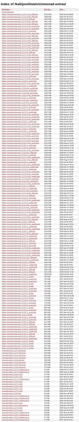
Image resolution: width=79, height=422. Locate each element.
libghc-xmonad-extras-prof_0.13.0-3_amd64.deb (19, 339)
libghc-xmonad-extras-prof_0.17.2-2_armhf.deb (19, 31)
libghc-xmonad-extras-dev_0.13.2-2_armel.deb (19, 198)
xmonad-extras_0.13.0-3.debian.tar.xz (15, 420)
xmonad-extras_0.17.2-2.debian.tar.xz (15, 370)
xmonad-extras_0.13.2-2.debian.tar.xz (15, 417)
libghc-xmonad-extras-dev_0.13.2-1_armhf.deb (19, 296)
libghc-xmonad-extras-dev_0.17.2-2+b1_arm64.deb (20, 172)
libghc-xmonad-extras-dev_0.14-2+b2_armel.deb (19, 93)
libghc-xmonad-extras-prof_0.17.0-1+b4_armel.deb (20, 33)
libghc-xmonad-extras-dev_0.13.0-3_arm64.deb (19, 279)
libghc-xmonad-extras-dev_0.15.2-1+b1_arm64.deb (20, 95)
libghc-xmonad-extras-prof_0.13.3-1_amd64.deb (19, 265)
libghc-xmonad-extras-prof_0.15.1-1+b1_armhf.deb (20, 150)
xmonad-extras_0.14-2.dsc (11, 393)
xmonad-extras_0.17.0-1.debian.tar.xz (15, 396)
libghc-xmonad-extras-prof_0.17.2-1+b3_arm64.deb (20, 83)
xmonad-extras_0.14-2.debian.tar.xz (15, 405)
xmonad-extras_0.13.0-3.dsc (12, 382)
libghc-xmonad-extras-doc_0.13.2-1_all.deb (18, 343)
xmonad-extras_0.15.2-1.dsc (12, 403)
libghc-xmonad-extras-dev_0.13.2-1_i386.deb (18, 322)
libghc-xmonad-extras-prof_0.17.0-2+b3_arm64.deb (20, 126)
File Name (6, 9)
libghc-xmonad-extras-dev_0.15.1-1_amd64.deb (19, 188)
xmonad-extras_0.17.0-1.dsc (12, 410)
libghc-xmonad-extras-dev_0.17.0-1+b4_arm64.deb (20, 45)
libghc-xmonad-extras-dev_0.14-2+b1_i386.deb (19, 153)
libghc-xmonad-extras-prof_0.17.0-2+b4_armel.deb (20, 74)
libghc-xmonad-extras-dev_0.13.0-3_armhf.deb (19, 300)
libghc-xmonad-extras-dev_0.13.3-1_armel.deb (19, 129)
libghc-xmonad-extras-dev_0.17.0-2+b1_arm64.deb (20, 217)
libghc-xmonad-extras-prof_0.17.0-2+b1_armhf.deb (20, 71)
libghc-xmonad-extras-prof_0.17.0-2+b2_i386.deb (20, 50)
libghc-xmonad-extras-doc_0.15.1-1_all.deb (18, 308)
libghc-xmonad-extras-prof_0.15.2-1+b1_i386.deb (20, 219)
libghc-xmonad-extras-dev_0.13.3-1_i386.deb (18, 222)
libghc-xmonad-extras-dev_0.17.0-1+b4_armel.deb (20, 57)
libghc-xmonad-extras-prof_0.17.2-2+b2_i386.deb (20, 234)
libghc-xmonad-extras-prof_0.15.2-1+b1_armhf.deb (20, 143)
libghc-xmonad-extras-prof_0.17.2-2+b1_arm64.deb (20, 117)
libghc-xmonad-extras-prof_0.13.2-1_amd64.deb (19, 331)
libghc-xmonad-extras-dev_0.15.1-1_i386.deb (18, 186)
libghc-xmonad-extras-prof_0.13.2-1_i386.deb (18, 334)
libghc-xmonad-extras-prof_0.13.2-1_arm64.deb (19, 288)
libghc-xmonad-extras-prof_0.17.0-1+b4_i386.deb (20, 41)
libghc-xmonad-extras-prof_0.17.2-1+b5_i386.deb (20, 55)
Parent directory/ (8, 12)
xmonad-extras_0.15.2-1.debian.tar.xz (15, 398)
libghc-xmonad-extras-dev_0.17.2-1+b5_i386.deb (20, 24)
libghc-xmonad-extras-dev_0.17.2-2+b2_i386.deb (20, 193)
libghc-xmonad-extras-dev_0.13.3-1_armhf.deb (19, 107)
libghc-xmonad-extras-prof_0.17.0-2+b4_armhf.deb (20, 79)
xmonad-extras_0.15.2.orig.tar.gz (14, 355)
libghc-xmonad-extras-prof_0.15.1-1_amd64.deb (19, 238)
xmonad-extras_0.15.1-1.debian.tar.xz (15, 401)
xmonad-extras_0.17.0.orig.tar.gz (14, 353)
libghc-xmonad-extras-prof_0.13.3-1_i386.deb (18, 262)
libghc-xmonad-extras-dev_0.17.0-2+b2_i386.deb (20, 21)
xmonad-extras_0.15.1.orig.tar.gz (14, 358)
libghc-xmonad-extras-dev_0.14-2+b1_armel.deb (19, 103)
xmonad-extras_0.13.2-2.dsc (12, 386)
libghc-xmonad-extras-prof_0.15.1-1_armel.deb (19, 145)
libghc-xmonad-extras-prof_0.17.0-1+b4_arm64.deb (20, 26)
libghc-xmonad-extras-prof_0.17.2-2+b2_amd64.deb (21, 229)
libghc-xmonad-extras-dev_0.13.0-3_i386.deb (18, 324)
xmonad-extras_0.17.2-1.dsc (12, 391)
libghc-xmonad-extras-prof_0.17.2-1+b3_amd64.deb (21, 184)
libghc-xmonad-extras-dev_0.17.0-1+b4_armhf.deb (20, 62)
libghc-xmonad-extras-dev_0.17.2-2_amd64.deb (19, 203)
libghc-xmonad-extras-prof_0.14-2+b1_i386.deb (19, 258)
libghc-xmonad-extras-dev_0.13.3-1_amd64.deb (19, 227)
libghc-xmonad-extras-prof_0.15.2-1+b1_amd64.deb (21, 224)
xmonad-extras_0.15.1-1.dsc (12, 389)
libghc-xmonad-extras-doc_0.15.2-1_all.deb (18, 286)
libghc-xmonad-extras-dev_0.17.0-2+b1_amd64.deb (21, 250)
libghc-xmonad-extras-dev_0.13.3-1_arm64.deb (19, 122)
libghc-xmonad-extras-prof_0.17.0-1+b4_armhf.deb (20, 38)
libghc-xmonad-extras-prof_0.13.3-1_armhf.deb (19, 162)
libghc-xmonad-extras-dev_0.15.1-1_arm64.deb (19, 86)
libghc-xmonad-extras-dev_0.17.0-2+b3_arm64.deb (20, 210)
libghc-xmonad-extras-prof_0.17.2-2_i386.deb (18, 241)
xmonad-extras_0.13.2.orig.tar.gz (14, 365)
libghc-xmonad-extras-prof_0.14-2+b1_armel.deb (20, 205)
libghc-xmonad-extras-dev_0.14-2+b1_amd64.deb (20, 167)
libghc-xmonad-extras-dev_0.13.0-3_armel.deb (19, 305)
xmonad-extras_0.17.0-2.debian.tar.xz (15, 372)
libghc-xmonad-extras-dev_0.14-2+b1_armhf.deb (19, 100)
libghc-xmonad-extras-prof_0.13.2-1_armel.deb (19, 317)
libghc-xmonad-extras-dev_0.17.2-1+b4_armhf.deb (20, 64)
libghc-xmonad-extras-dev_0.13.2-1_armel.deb (19, 303)
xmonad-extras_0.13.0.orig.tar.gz (14, 367)
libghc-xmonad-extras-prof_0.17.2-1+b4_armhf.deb (20, 48)
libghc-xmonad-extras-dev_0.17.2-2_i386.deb (18, 196)
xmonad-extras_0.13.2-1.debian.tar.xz (15, 412)
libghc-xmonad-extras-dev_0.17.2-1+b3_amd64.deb (21, 157)
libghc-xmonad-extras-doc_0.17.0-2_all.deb (18, 284)
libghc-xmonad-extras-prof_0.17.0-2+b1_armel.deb (20, 67)
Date (61, 9)
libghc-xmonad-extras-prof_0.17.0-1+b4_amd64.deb (21, 212)
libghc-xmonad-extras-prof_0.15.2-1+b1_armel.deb (20, 138)
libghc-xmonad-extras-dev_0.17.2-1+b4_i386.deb (20, 14)
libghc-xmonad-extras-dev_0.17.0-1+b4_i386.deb (20, 17)
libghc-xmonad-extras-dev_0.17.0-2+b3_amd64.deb (21, 248)
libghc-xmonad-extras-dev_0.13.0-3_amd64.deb (19, 329)
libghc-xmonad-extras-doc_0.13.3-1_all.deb (18, 348)
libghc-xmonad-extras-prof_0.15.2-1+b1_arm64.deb (20, 124)
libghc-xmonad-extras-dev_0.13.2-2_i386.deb (18, 272)
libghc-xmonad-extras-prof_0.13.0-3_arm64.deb (19, 291)
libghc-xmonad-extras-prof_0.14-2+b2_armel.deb (20, 191)
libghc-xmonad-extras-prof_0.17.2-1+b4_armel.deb (20, 43)
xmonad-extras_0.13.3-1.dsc (12, 374)
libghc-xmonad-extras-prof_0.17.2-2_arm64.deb (19, 112)
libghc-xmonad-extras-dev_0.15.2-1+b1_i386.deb (20, 160)
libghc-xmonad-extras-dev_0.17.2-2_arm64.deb (19, 169)
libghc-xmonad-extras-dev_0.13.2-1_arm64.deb (19, 281)
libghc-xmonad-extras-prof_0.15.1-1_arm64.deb (19, 131)
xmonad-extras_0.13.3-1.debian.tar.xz (15, 415)
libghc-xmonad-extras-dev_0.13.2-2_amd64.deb (19, 274)
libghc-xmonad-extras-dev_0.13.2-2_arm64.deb (19, 81)
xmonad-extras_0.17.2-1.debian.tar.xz (15, 379)
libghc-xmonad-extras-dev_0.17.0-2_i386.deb (18, 19)
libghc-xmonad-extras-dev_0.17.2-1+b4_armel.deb (20, 60)
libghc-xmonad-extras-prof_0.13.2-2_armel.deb (19, 246)
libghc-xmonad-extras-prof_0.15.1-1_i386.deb (18, 231)
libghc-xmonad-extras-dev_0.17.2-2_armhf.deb (19, 76)
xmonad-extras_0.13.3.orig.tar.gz (14, 362)
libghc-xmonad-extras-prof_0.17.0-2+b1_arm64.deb (20, 119)
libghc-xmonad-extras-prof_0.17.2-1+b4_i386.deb (20, 36)
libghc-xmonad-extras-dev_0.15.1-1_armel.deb (19, 98)
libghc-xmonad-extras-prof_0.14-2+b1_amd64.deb (20, 260)
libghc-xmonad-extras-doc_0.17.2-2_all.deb (18, 298)
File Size (47, 9)
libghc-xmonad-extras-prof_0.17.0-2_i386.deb (18, 52)
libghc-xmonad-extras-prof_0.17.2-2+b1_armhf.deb (20, 29)
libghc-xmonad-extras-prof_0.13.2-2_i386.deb (18, 269)
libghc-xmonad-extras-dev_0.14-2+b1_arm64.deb (20, 88)
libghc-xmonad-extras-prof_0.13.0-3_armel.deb (19, 320)
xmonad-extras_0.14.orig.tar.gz (13, 360)
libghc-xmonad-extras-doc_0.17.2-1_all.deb (18, 277)
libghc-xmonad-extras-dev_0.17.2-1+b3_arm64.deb (20, 133)
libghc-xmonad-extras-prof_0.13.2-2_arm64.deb (19, 91)
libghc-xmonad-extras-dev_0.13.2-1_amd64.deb (19, 327)
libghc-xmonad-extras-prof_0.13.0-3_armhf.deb (19, 310)
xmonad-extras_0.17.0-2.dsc (12, 408)
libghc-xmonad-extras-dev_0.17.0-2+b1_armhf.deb (20, 174)
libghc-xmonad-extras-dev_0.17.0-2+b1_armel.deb (20, 136)
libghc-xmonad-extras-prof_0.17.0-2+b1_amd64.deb (21, 255)
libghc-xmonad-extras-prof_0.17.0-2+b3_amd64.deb (21, 253)
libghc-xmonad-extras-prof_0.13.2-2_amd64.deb (19, 267)
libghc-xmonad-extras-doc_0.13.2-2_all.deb (18, 341)
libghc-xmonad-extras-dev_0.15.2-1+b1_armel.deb (20, 105)
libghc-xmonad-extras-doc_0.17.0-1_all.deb (18, 293)
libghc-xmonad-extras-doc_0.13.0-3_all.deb (18, 346)
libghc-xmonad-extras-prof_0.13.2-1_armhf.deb (19, 312)
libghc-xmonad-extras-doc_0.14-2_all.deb (17, 315)
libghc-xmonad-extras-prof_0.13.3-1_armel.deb (19, 243)
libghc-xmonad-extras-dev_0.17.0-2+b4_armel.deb (20, 141)
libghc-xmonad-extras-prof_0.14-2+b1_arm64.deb (20, 181)
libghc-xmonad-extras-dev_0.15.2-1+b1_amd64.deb (21, 165)
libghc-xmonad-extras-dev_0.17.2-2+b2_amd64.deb (21, 200)
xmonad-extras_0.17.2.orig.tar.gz (14, 350)
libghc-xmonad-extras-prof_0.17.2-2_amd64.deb (19, 236)
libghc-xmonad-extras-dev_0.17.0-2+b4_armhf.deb (20, 179)
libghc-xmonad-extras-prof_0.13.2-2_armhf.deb (19, 155)
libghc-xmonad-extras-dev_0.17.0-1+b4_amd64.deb (21, 176)
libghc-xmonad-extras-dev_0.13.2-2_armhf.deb (19, 148)
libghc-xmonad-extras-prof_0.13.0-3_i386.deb (18, 336)
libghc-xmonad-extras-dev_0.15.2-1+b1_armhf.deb (20, 114)
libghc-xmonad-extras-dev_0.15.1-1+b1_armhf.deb (20, 110)
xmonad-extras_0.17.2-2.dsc (12, 384)
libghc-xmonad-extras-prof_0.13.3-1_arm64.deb (19, 215)
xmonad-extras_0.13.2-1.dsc (12, 377)
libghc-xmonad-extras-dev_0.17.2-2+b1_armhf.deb (20, 69)
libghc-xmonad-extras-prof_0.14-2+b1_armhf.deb (20, 207)
